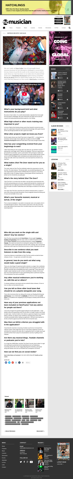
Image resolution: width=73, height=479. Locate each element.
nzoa (23, 420)
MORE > (68, 69)
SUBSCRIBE (58, 23)
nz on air (8, 420)
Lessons (33, 27)
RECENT (40, 442)
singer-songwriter (11, 422)
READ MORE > (61, 170)
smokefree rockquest (27, 422)
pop (28, 420)
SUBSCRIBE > (60, 464)
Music (25, 27)
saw (40, 420)
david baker (25, 416)
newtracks (26, 418)
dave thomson (17, 416)
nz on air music (16, 420)
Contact (64, 27)
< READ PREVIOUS (10, 431)
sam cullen (34, 420)
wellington (25, 424)
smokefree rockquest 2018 (13, 424)
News (11, 27)
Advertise (4, 460)
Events (40, 27)
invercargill (34, 416)
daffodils (8, 416)
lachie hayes (17, 418)
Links (3, 464)
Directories (48, 27)
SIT (18, 422)
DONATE (58, 18)
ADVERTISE (58, 21)
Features (18, 27)
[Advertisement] (24, 220)
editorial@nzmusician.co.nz (27, 448)
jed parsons (9, 418)
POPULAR (41, 444)
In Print (56, 27)
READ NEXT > (40, 431)
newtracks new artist (37, 418)
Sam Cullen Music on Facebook (12, 355)
